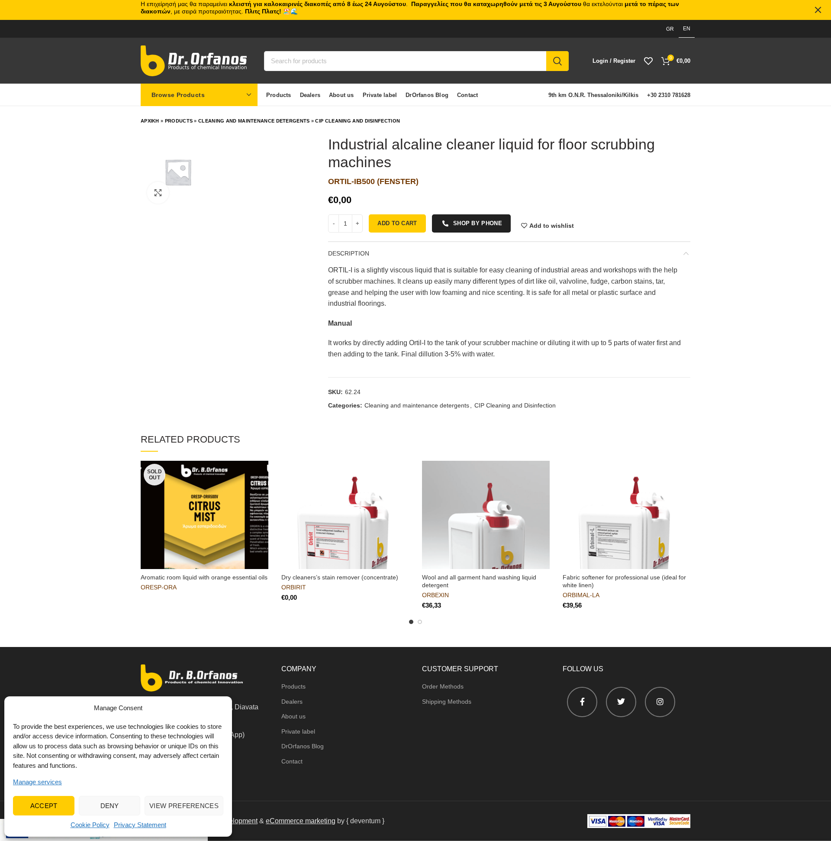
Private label (298, 731)
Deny (109, 805)
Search (557, 61)
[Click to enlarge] (158, 193)
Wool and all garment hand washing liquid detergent (479, 581)
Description (348, 253)
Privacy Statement (140, 824)
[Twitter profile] (621, 702)
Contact (292, 761)
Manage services (37, 782)
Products (179, 120)
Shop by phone (477, 223)
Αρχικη (150, 120)
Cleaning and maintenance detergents (254, 120)
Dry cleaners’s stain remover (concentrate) (339, 577)
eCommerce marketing (300, 821)
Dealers (292, 701)
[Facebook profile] (582, 702)
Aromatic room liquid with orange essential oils (204, 577)
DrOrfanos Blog (302, 746)
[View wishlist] (648, 61)
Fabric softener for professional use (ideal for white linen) (624, 581)
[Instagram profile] (660, 702)
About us (293, 716)
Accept (44, 805)
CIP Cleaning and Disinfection (357, 120)
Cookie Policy (90, 824)
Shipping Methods (446, 701)
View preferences (184, 805)
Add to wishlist (551, 226)
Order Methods (443, 686)
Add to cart (397, 223)
